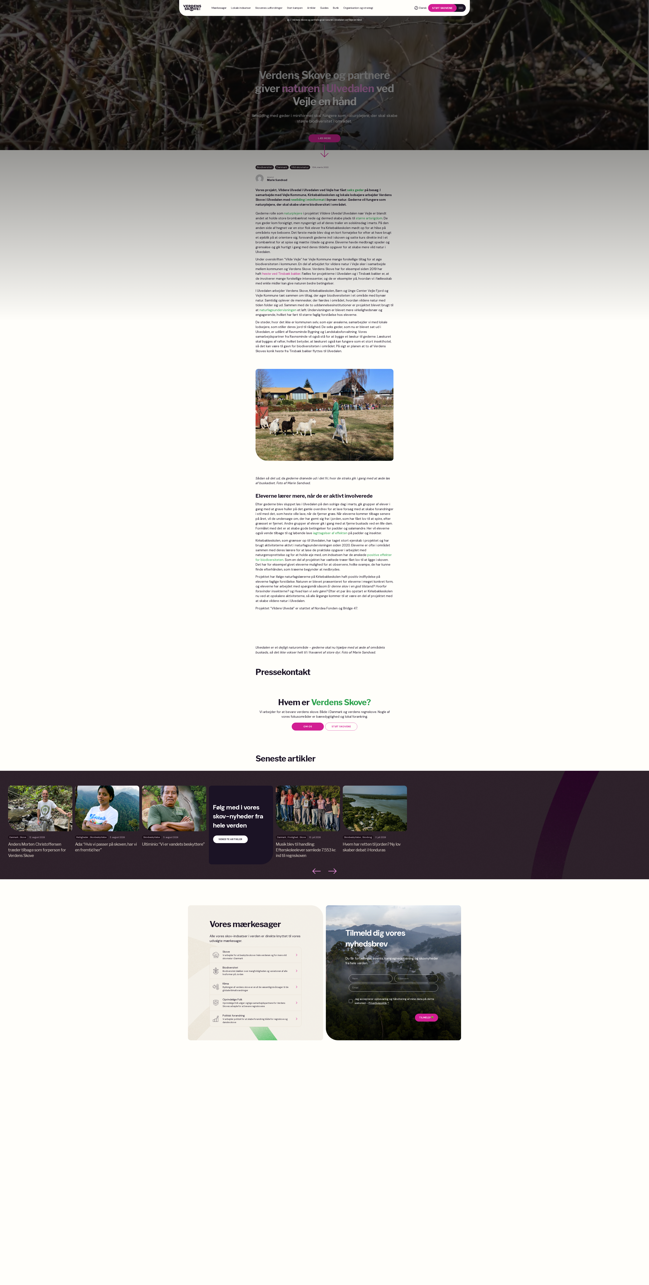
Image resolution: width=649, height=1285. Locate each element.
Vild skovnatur (300, 167)
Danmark (281, 167)
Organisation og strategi (358, 8)
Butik (336, 8)
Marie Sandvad (277, 180)
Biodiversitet (264, 167)
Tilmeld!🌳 (426, 1017)
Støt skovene (442, 8)
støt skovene (341, 726)
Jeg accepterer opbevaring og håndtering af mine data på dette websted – (394, 1001)
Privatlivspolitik (378, 1003)
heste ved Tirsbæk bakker (281, 274)
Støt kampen (295, 8)
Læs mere (324, 138)
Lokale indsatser (241, 8)
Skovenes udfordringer (268, 8)
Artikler (311, 8)
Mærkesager (219, 8)
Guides (324, 8)
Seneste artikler (230, 839)
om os (307, 726)
